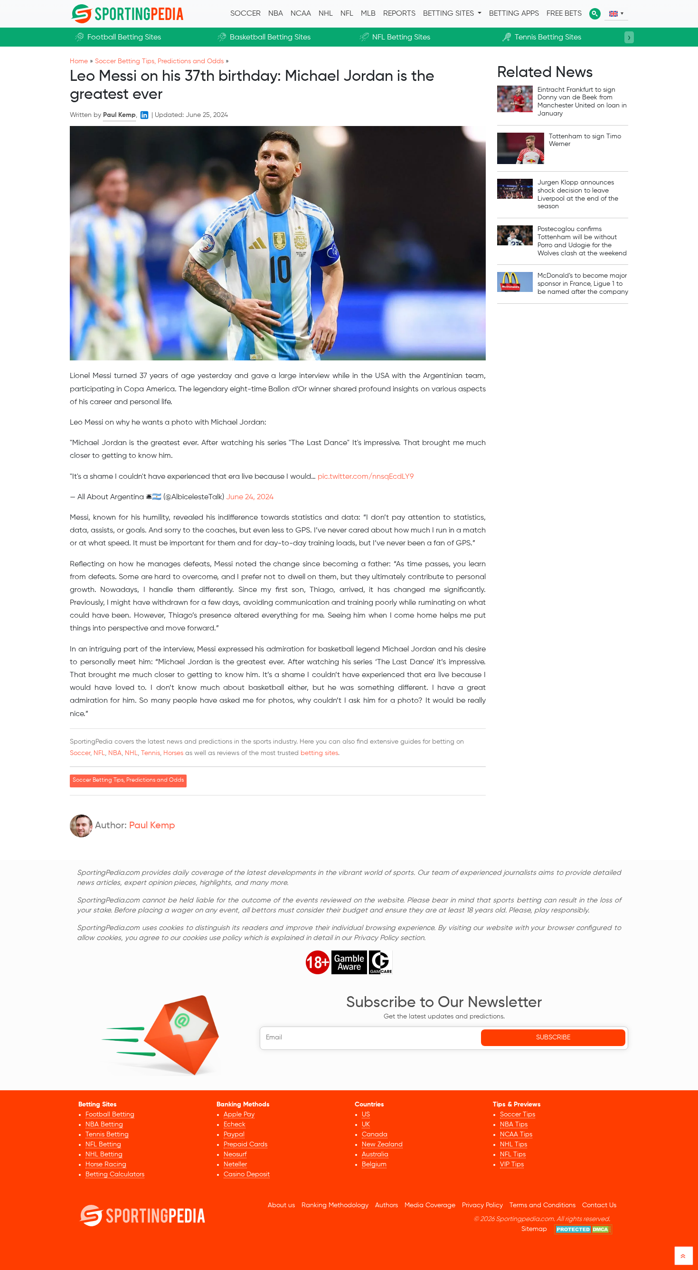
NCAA (301, 14)
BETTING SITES (449, 14)
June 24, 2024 (250, 497)
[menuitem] (616, 14)
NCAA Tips (516, 1134)
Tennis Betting (107, 1134)
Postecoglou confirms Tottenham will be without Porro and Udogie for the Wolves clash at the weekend (582, 241)
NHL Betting (104, 1154)
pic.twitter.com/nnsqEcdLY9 (366, 477)
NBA (275, 14)
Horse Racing (105, 1164)
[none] (616, 14)
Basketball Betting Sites (270, 37)
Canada (374, 1134)
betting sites (319, 753)
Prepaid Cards (245, 1144)
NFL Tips (513, 1154)
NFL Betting (103, 1144)
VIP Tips (512, 1164)
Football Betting (109, 1114)
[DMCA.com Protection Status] (583, 1229)
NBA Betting (104, 1124)
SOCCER (245, 14)
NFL (346, 14)
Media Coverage (430, 1205)
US (366, 1114)
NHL (326, 14)
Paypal (234, 1134)
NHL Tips (513, 1144)
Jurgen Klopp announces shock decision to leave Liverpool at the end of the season (578, 194)
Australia (375, 1154)
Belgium (374, 1164)
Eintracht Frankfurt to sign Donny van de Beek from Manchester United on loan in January (582, 101)
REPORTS (399, 14)
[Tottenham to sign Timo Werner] (520, 148)
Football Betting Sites (124, 37)
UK (366, 1124)
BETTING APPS (514, 14)
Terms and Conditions (542, 1205)
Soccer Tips (517, 1114)
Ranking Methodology (335, 1205)
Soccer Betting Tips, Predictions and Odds (159, 61)
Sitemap (534, 1229)
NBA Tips (514, 1124)
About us (281, 1205)
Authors (386, 1205)
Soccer (80, 753)
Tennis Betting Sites (548, 37)
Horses (173, 753)
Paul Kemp (152, 826)
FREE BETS (564, 14)
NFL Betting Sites (401, 37)
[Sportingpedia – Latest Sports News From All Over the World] (127, 14)
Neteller (235, 1164)
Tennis (150, 753)
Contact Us (599, 1205)
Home (79, 61)
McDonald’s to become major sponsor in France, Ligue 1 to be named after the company (583, 283)
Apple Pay (239, 1114)
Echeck (234, 1124)
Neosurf (235, 1154)
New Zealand (382, 1144)
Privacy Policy (482, 1205)
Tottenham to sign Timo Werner (585, 140)
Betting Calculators (114, 1174)
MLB (368, 14)
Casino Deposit (247, 1174)
